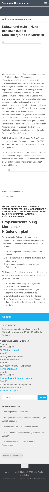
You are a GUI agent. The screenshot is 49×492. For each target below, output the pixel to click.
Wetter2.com (17, 456)
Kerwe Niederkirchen (10, 387)
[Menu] (45, 3)
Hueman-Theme (40, 479)
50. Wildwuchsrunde (10, 350)
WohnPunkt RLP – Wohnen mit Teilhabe (21, 427)
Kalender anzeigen (9, 391)
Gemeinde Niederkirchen (16, 3)
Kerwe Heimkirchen (9, 359)
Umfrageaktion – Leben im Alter (17, 412)
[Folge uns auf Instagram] (45, 317)
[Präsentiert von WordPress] (16, 479)
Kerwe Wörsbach (8, 369)
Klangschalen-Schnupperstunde (16, 378)
